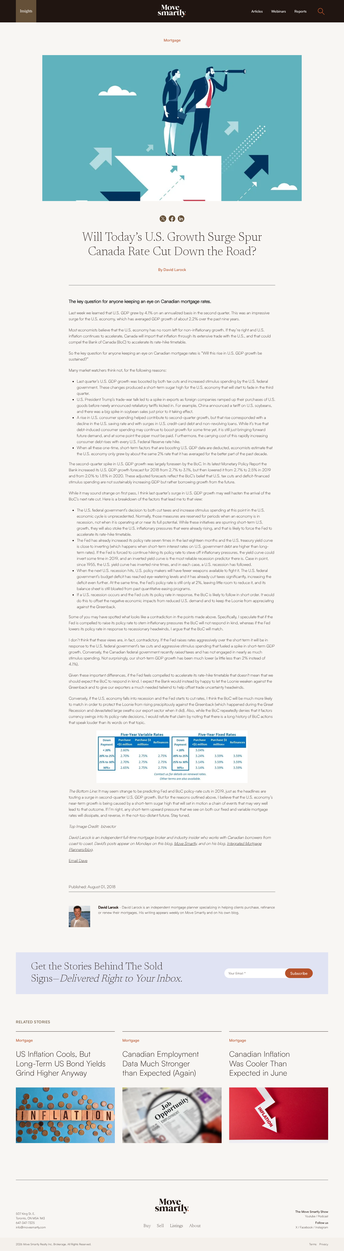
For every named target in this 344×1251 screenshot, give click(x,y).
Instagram (321, 1227)
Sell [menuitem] (160, 1226)
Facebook (306, 1227)
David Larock (174, 269)
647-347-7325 (25, 1223)
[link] (172, 10)
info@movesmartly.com (31, 1227)
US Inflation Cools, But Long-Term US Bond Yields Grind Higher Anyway (61, 1063)
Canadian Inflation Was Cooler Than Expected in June (259, 1063)
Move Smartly (185, 843)
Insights (26, 11)
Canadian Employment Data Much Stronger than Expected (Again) (160, 1063)
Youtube (310, 1216)
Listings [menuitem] (176, 1226)
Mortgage (172, 40)
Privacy (323, 1244)
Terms (313, 1244)
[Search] (321, 11)
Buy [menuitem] (147, 1226)
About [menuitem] (195, 1226)
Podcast (323, 1216)
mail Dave (79, 860)
